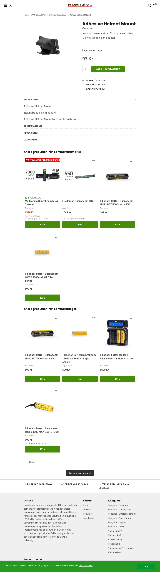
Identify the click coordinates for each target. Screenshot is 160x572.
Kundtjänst (88, 518)
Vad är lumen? (115, 531)
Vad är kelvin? (115, 552)
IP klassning (114, 544)
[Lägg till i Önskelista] (56, 161)
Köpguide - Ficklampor (119, 505)
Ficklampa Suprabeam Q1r (77, 201)
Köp (42, 224)
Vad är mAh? (114, 535)
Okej (146, 566)
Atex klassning (115, 539)
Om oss (87, 509)
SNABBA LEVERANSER (95, 89)
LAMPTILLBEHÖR (38, 15)
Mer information (85, 565)
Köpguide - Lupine (117, 522)
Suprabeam (87, 28)
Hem (26, 15)
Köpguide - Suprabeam (119, 518)
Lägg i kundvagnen (108, 68)
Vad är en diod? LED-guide (121, 548)
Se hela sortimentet (80, 473)
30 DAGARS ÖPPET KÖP (96, 85)
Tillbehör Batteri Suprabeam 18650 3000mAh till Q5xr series (41, 277)
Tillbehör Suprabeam (58, 15)
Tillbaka (30, 462)
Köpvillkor (87, 514)
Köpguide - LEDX (116, 526)
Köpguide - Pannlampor (119, 509)
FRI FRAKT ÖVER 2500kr (96, 80)
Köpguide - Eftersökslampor (122, 514)
